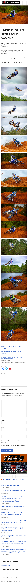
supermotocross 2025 (7, 364)
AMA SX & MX (4, 27)
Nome (3, 420)
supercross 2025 (22, 362)
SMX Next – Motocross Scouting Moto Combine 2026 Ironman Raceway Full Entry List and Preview (13, 514)
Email (3, 427)
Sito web (3, 434)
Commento (4, 398)
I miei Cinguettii (6, 565)
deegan (4, 362)
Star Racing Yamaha (12, 362)
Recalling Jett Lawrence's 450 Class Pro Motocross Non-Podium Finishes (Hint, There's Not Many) (12, 528)
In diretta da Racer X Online (13, 480)
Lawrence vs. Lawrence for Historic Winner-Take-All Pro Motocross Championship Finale (13, 543)
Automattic (3, 583)
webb (20, 364)
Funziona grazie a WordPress (7, 581)
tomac (16, 364)
